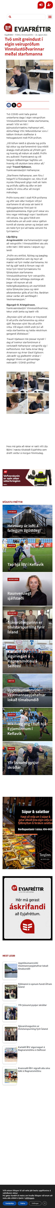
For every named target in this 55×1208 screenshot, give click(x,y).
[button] (49, 16)
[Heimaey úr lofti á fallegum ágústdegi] (28, 521)
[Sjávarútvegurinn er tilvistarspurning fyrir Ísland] (28, 623)
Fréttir (17, 34)
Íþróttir (11, 546)
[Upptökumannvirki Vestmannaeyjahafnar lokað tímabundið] (28, 690)
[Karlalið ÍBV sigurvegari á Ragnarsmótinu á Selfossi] (28, 656)
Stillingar (35, 1203)
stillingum (29, 1198)
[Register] (49, 5)
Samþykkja (10, 1203)
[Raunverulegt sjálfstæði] (28, 589)
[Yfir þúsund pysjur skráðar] (28, 758)
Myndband (12, 512)
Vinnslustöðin (27, 34)
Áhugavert (12, 613)
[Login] (41, 5)
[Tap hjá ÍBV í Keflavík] (28, 555)
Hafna (22, 1203)
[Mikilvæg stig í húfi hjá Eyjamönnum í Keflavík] (28, 724)
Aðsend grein (13, 579)
